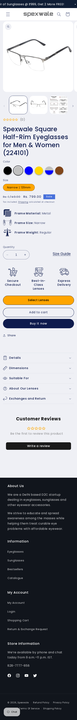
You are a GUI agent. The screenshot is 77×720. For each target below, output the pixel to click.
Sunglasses (15, 560)
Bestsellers (15, 569)
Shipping (23, 202)
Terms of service (29, 708)
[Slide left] (4, 106)
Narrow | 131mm (19, 187)
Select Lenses (38, 300)
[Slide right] (73, 106)
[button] (8, 14)
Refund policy (41, 702)
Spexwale (23, 702)
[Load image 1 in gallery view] (18, 105)
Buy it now (38, 323)
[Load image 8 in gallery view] (59, 105)
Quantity (9, 247)
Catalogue (15, 578)
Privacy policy (61, 702)
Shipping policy (52, 708)
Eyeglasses (15, 552)
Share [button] (11, 335)
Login (11, 611)
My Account (16, 603)
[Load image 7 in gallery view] (38, 105)
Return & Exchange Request (27, 629)
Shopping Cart (18, 620)
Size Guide (62, 253)
